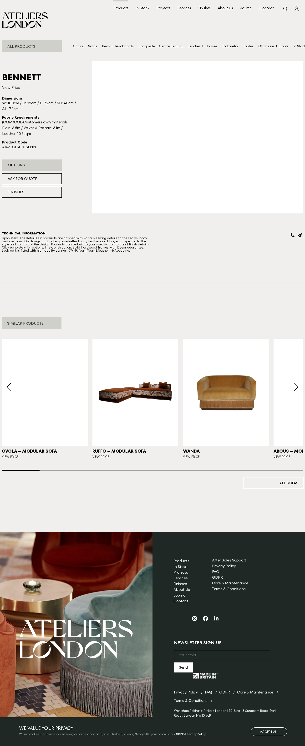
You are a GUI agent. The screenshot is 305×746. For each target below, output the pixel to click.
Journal (246, 8)
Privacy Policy (224, 566)
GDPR (217, 577)
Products (120, 8)
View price (100, 457)
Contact (266, 8)
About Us (225, 8)
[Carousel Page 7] (246, 470)
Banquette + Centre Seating (161, 46)
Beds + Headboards (118, 46)
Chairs (78, 46)
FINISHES (16, 192)
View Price (11, 87)
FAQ (215, 571)
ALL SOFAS (288, 483)
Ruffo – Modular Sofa (119, 451)
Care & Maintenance (230, 583)
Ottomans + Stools (273, 46)
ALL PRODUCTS (21, 46)
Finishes (204, 8)
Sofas (92, 46)
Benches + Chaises (202, 46)
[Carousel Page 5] (171, 470)
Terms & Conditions (229, 589)
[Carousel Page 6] (209, 470)
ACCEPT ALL (269, 731)
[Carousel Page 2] (58, 470)
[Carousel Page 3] (96, 470)
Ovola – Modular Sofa (29, 451)
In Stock (142, 8)
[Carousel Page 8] (284, 470)
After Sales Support (229, 560)
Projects (163, 8)
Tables (248, 46)
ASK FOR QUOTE (22, 178)
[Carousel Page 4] (133, 470)
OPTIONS (16, 165)
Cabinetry (230, 46)
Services (184, 8)
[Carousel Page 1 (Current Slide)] (21, 470)
